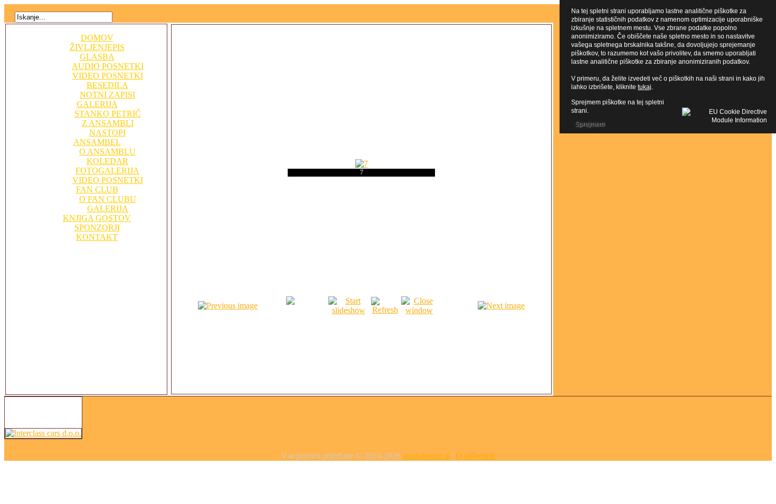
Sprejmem (589, 124)
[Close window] (419, 310)
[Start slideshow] (348, 310)
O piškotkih (475, 455)
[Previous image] (228, 305)
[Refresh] (385, 309)
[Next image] (501, 305)
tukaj (644, 87)
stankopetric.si (426, 455)
